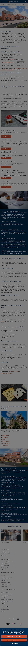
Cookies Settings (14, 643)
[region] (14, 637)
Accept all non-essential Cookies (14, 636)
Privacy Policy (19, 633)
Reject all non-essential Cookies (14, 640)
